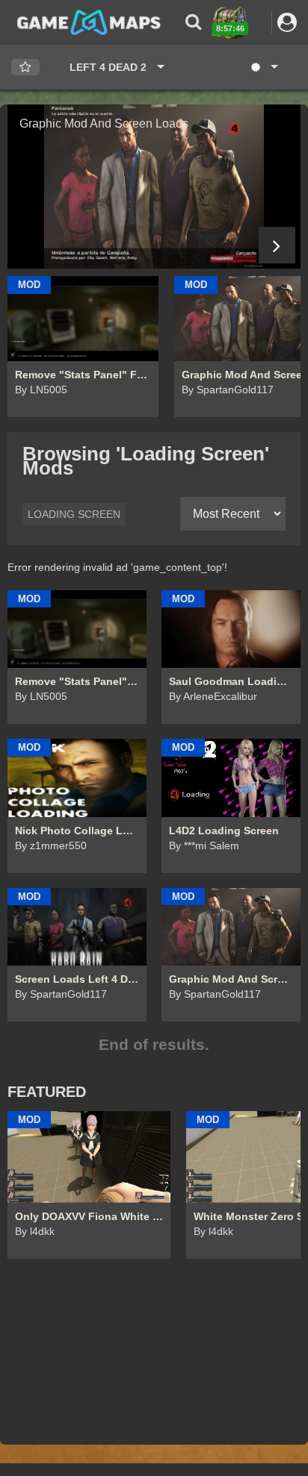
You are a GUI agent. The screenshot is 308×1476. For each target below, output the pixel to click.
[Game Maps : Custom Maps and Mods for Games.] (89, 22)
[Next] (277, 245)
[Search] (193, 22)
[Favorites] (25, 67)
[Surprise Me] (263, 67)
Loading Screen (74, 514)
